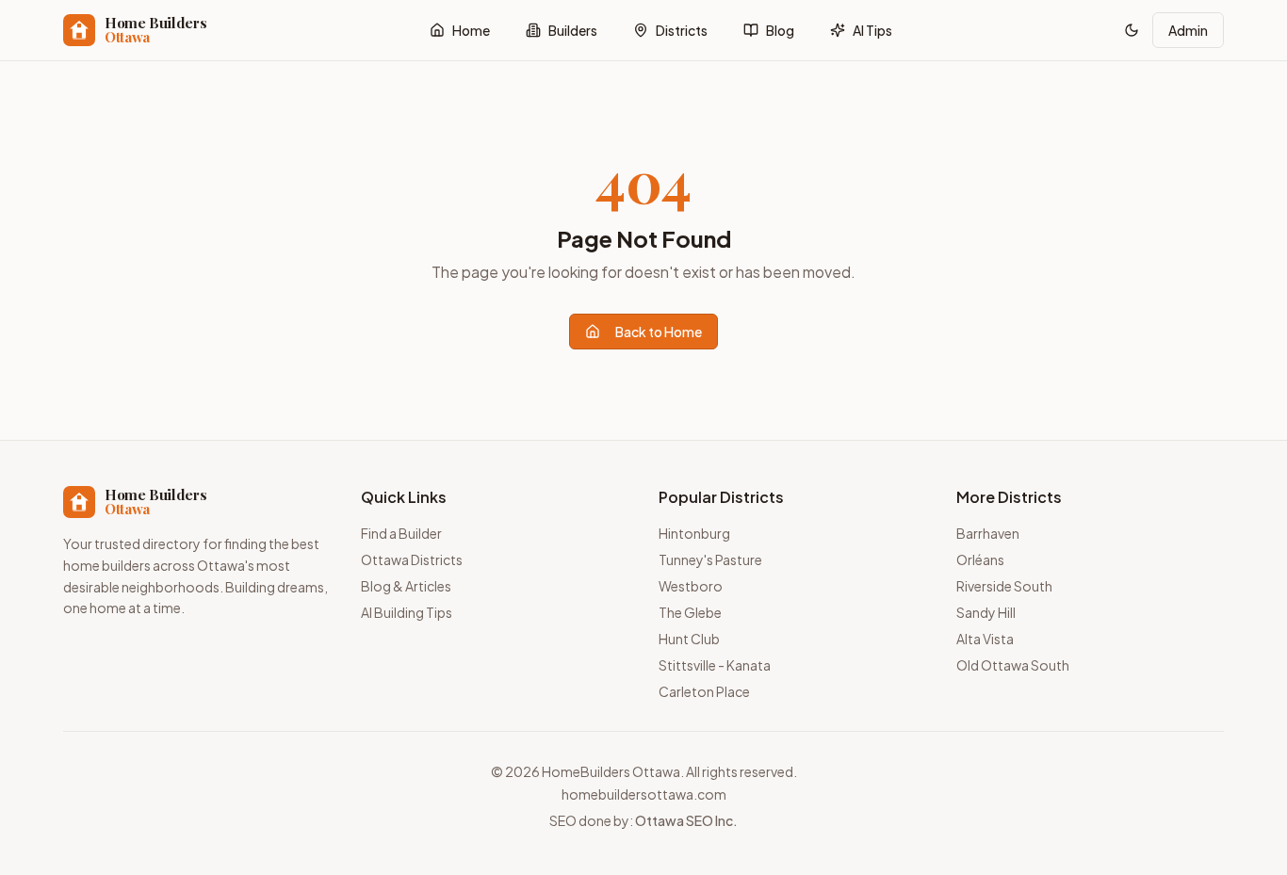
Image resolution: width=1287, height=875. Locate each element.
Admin (1188, 30)
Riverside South (1004, 585)
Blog (780, 30)
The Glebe (690, 612)
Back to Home (658, 331)
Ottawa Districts (412, 559)
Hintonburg (694, 533)
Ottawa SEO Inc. (686, 820)
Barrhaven (987, 533)
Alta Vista (985, 638)
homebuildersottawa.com (644, 794)
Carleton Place (704, 691)
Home (471, 30)
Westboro (691, 585)
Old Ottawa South (1012, 664)
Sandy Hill (986, 612)
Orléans (980, 559)
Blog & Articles (406, 585)
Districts (682, 30)
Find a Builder (401, 533)
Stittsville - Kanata (715, 664)
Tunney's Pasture (710, 559)
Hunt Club (689, 638)
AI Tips (872, 30)
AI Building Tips (406, 612)
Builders (572, 30)
